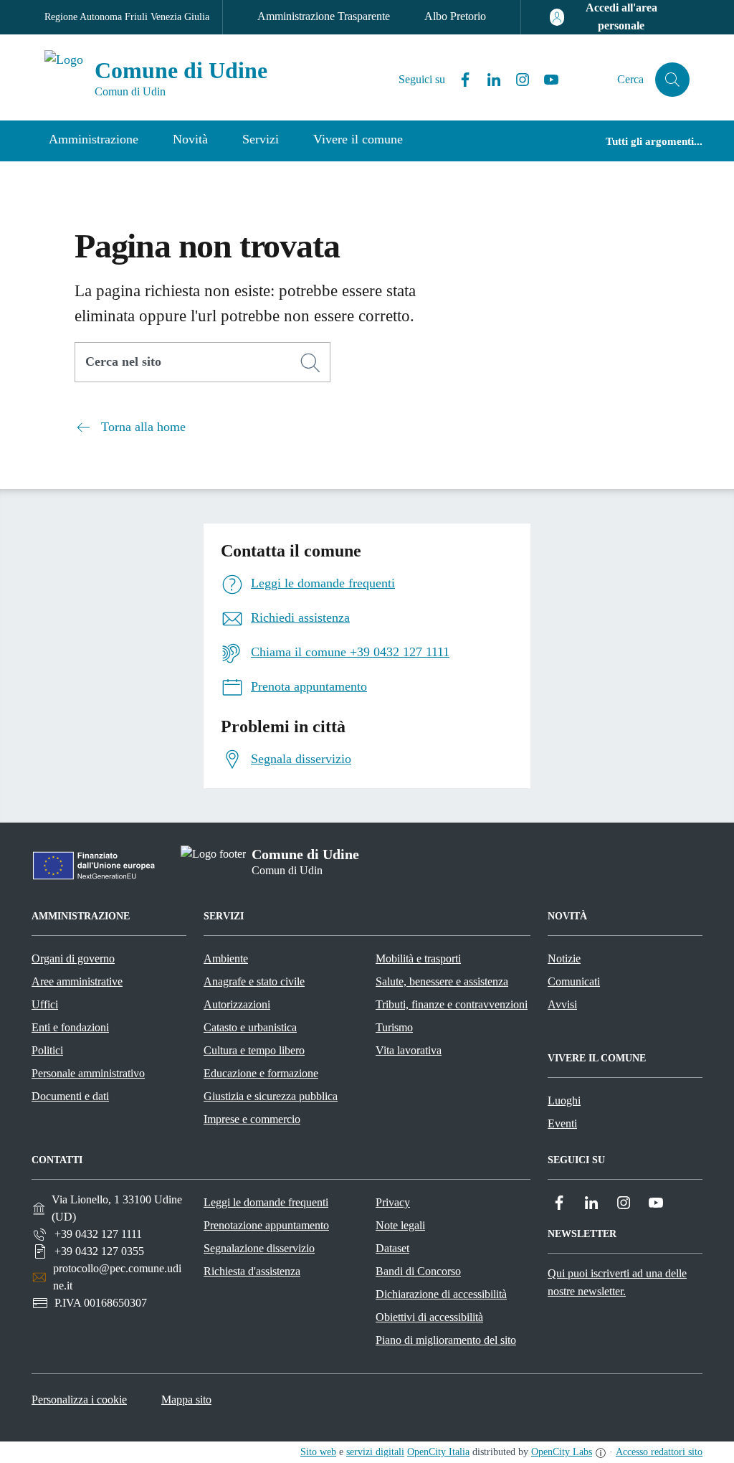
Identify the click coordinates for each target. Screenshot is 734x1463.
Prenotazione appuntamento (266, 1225)
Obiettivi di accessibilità (429, 1317)
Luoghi (564, 1100)
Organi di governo (73, 958)
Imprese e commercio (252, 1119)
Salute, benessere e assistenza (442, 981)
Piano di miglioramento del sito (446, 1340)
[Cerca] (310, 362)
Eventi (562, 1123)
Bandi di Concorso (418, 1271)
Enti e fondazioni (70, 1027)
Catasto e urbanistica (250, 1027)
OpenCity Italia (438, 1452)
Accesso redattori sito (659, 1452)
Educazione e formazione (261, 1073)
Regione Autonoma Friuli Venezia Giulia (126, 16)
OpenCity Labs (561, 1452)
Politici (47, 1050)
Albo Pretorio (455, 16)
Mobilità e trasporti (418, 958)
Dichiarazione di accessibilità (441, 1294)
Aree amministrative (77, 981)
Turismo (394, 1027)
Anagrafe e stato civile (254, 981)
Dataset (392, 1248)
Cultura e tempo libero (254, 1050)
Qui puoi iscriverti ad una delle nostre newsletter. (617, 1282)
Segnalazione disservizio (259, 1248)
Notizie (564, 958)
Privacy (393, 1202)
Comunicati (574, 981)
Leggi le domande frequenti (266, 1202)
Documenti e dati (70, 1096)
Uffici (45, 1004)
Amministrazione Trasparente (323, 16)
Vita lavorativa (409, 1050)
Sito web (318, 1452)
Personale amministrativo (88, 1073)
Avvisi (562, 1004)
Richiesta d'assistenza (252, 1271)
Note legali (400, 1225)
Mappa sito (186, 1399)
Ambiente (226, 958)
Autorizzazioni (237, 1004)
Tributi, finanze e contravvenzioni (452, 1004)
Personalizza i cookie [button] (79, 1399)
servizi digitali (375, 1452)
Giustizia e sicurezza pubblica (271, 1096)
